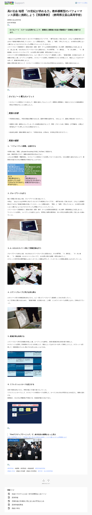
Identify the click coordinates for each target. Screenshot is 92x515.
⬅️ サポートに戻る (81, 3)
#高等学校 (10, 468)
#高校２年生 (11, 471)
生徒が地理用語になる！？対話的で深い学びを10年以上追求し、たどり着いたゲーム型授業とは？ (37, 437)
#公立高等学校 (48, 471)
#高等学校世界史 (40, 468)
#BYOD (40, 471)
